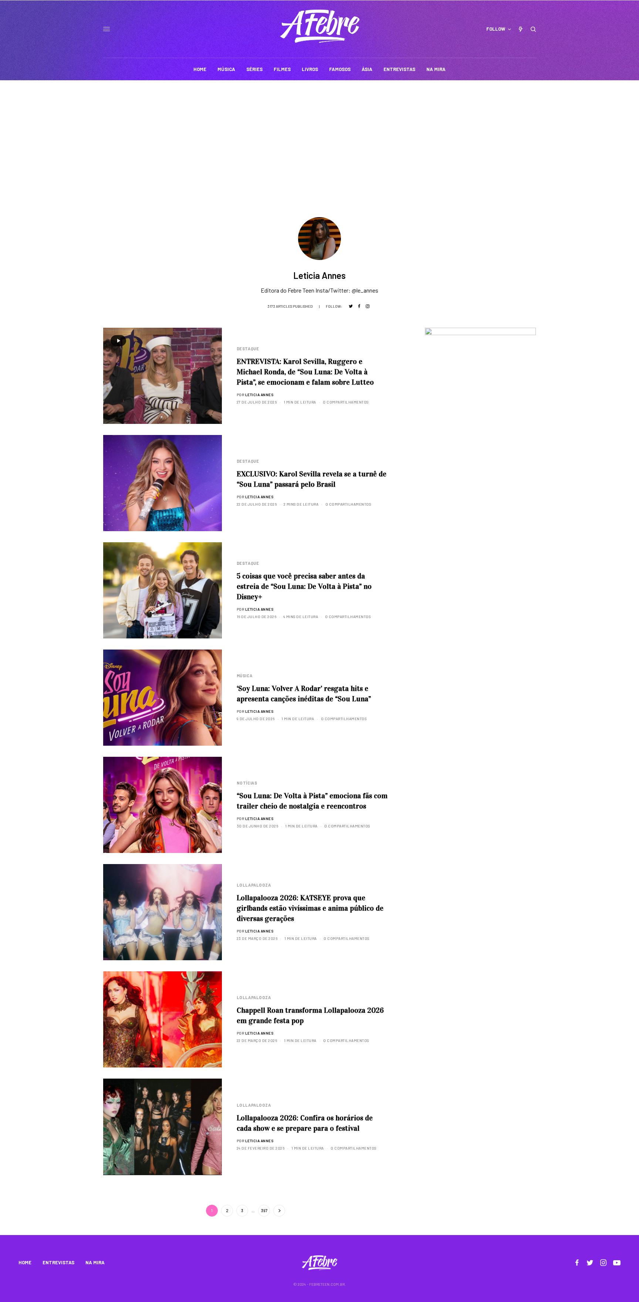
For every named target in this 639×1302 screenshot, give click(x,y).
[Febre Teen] (319, 26)
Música (244, 675)
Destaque (248, 348)
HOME (24, 1262)
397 (264, 1210)
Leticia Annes (259, 394)
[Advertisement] (319, 136)
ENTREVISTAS (58, 1262)
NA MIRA (95, 1262)
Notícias (247, 782)
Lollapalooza (254, 885)
